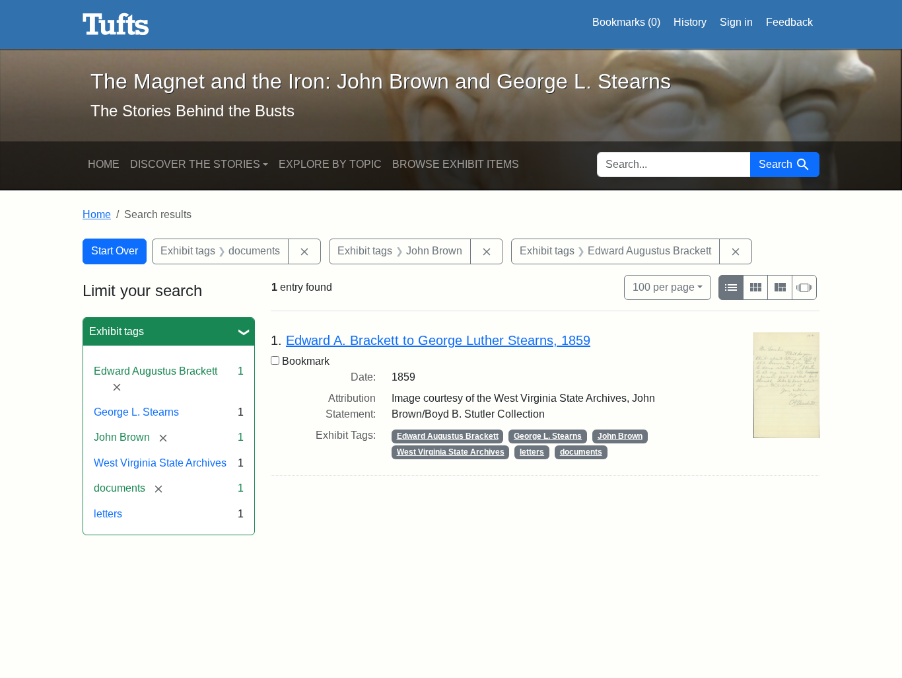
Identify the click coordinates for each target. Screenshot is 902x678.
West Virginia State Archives (160, 463)
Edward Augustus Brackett (448, 436)
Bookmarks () (626, 22)
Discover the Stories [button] (195, 164)
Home (104, 164)
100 (664, 287)
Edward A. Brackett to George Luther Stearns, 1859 (438, 340)
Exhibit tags (116, 331)
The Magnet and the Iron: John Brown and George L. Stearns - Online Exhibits (116, 24)
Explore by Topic (330, 164)
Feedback (789, 22)
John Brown (620, 436)
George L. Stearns (136, 412)
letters (108, 513)
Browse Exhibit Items (455, 164)
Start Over (114, 250)
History (690, 22)
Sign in (736, 22)
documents (581, 452)
